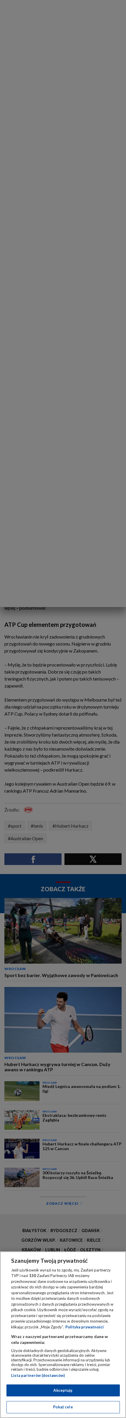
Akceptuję (62, 1390)
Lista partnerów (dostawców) (38, 1375)
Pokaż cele (63, 1407)
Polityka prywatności (84, 1327)
